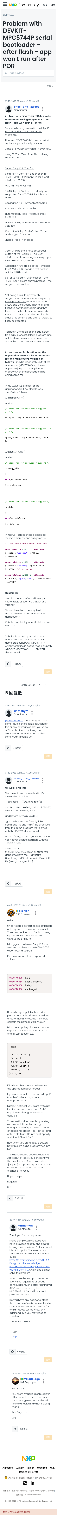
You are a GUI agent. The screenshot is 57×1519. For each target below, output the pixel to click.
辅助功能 (19, 1495)
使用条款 (15, 1491)
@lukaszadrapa (14, 720)
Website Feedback (33, 1495)
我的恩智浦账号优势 (28, 1472)
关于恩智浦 (7, 1467)
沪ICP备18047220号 (44, 1478)
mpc (15, 1336)
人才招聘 (20, 1467)
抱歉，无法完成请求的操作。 (17, 1511)
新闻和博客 (42, 1467)
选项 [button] (49, 86)
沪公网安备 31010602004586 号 (21, 1478)
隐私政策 (6, 1491)
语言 (45, 4)
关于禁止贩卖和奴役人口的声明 (41, 1491)
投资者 (30, 1467)
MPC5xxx (9, 15)
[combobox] (28, 73)
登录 (53, 4)
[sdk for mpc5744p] (45, 685)
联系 (52, 1467)
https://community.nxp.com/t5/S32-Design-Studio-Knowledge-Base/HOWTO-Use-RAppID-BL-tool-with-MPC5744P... (30, 1264)
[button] (42, 109)
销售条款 (23, 1491)
